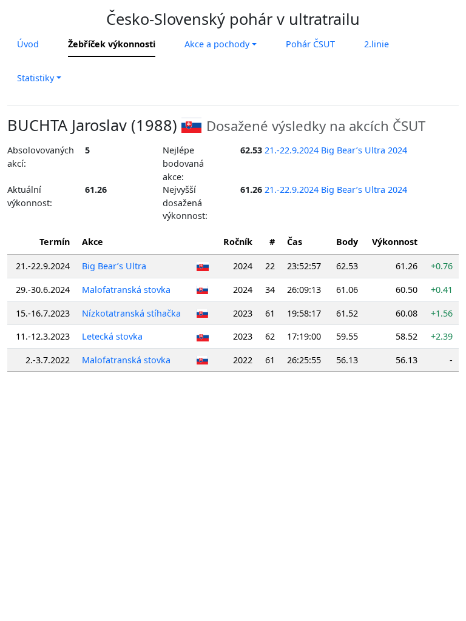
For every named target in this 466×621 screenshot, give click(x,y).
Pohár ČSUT (310, 44)
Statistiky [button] (35, 78)
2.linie (376, 44)
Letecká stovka (112, 336)
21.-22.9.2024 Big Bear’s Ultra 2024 (336, 150)
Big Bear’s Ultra (114, 266)
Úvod (28, 44)
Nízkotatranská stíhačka (131, 313)
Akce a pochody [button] (216, 44)
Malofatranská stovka (126, 289)
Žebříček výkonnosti (111, 44)
